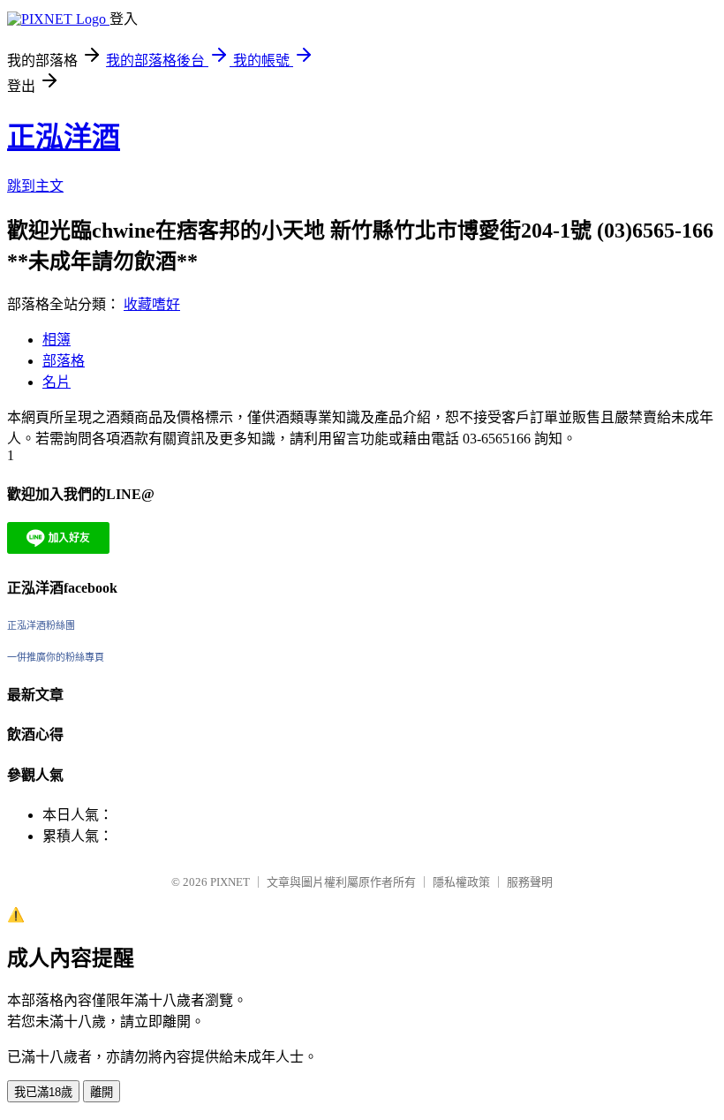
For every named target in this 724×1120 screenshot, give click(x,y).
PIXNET (230, 882)
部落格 (63, 360)
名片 (56, 382)
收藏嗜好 (152, 304)
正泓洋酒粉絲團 (41, 625)
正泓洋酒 (63, 137)
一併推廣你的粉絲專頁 (55, 657)
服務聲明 (530, 882)
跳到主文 (35, 185)
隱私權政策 (461, 882)
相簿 (56, 339)
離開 (101, 1092)
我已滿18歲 (43, 1092)
